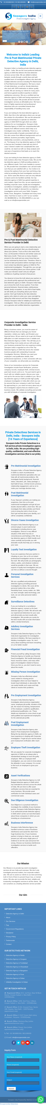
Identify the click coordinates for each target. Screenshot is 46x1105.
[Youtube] (27, 7)
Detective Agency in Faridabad (17, 963)
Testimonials (10, 940)
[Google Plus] (23, 7)
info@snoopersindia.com (38, 2)
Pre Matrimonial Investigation (26, 465)
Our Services (10, 921)
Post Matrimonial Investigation (19, 494)
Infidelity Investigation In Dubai (17, 982)
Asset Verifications (20, 775)
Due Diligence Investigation (24, 800)
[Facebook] (14, 7)
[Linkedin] (31, 7)
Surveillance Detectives (22, 601)
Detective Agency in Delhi (15, 914)
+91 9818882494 (8, 2)
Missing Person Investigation (25, 671)
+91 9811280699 (20, 2)
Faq (7, 925)
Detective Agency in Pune (15, 974)
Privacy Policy (11, 936)
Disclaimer (9, 933)
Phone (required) (13, 1064)
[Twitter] (18, 7)
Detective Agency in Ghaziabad (17, 967)
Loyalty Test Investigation (24, 549)
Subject (9, 1080)
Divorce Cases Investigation (25, 520)
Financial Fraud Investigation (25, 649)
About (8, 917)
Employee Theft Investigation (25, 747)
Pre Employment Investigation (26, 695)
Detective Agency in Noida (15, 955)
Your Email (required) (14, 1072)
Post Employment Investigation (20, 723)
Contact (9, 944)
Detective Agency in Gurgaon (16, 959)
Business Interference (22, 822)
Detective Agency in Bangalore (17, 970)
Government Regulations (15, 929)
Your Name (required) (14, 1057)
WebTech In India (32, 1100)
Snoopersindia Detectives (9, 1104)
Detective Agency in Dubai (15, 978)
